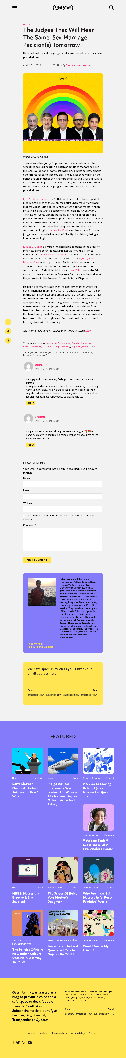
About (32, 1033)
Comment (29, 525)
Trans (92, 346)
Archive (43, 1033)
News (26, 24)
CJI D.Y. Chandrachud (35, 199)
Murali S (41, 365)
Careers (93, 1033)
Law (45, 346)
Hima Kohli (74, 270)
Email (27, 490)
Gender (76, 343)
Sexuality (65, 346)
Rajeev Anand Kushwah (79, 65)
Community (64, 343)
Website (28, 503)
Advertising (78, 1033)
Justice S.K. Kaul (58, 230)
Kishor (40, 417)
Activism (52, 343)
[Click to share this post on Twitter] (8, 331)
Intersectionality (32, 346)
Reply (31, 403)
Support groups (79, 346)
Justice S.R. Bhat (32, 246)
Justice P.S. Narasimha (52, 254)
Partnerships (59, 1033)
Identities (86, 343)
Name (27, 478)
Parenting (53, 346)
